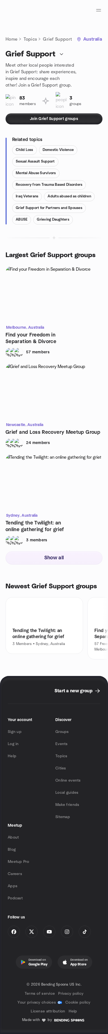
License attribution (48, 1011)
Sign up (15, 732)
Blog (12, 850)
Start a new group (73, 691)
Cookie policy (78, 1002)
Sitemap (62, 817)
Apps (12, 886)
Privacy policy (70, 994)
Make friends (67, 805)
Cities (60, 768)
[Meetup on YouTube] (49, 932)
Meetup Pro (18, 862)
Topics (30, 39)
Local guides (66, 793)
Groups (62, 732)
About (13, 837)
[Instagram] (67, 932)
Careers (15, 874)
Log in (13, 744)
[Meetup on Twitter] (31, 932)
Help (12, 756)
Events (61, 744)
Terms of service (40, 994)
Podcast (15, 898)
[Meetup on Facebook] (14, 932)
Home (11, 39)
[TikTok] (85, 932)
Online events (68, 780)
